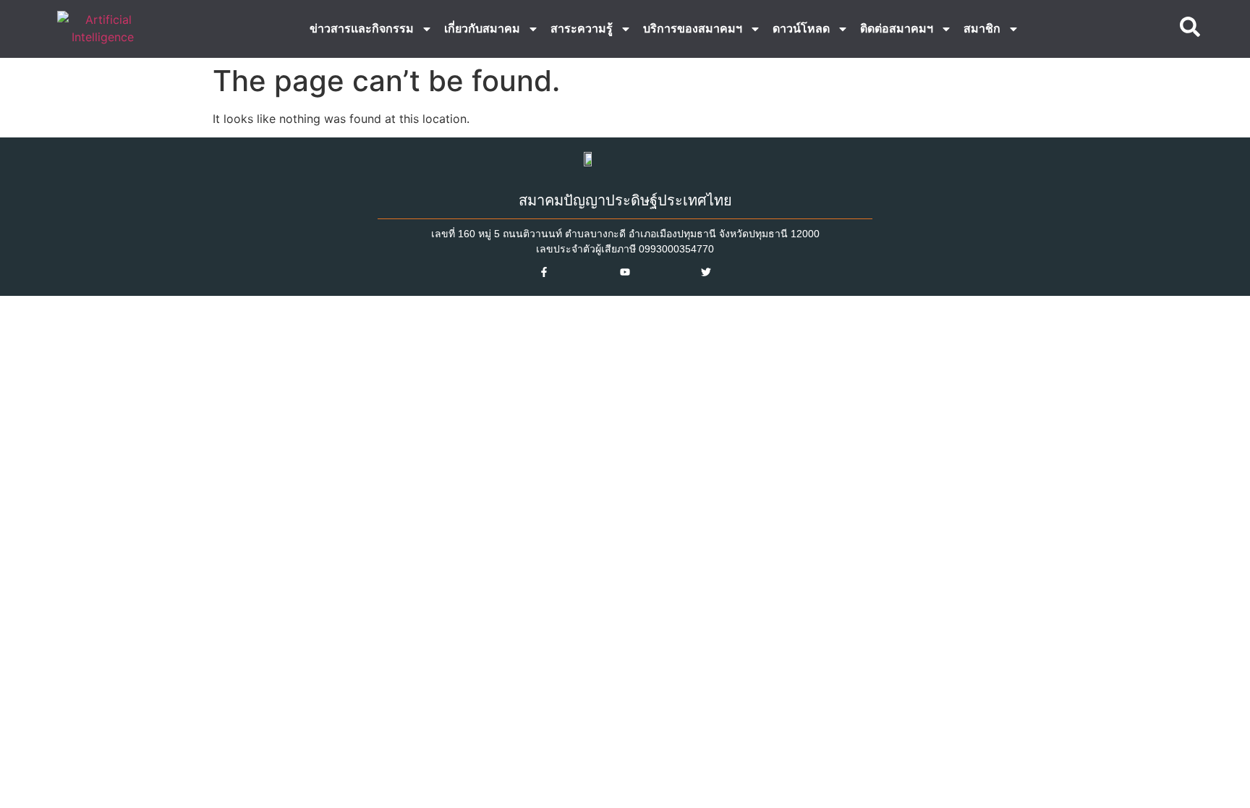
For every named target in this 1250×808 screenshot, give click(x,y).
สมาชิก (982, 28)
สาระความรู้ (581, 28)
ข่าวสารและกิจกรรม (362, 28)
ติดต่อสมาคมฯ (896, 28)
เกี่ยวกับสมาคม (482, 28)
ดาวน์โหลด (801, 28)
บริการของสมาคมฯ (692, 28)
